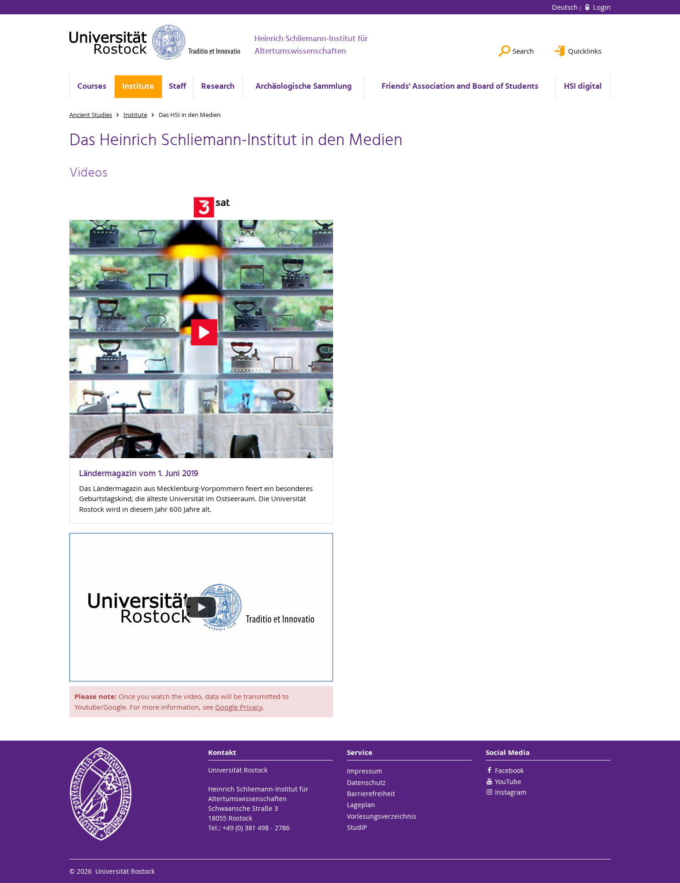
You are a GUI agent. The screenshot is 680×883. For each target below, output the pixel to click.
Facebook (509, 770)
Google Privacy (238, 706)
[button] (201, 607)
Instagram (510, 792)
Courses (91, 86)
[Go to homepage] (155, 42)
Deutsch (566, 7)
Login (601, 7)
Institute (138, 86)
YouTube (508, 781)
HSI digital (583, 86)
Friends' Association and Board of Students (460, 86)
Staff (177, 86)
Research (218, 86)
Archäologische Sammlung (303, 86)
